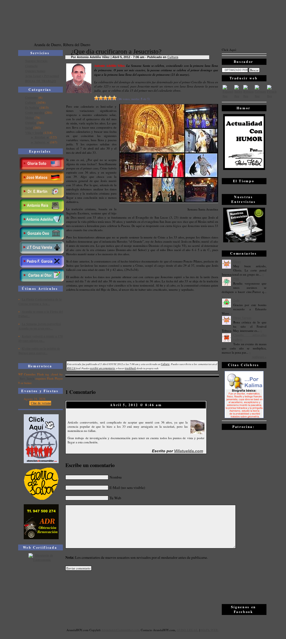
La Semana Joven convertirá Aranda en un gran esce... (39, 326)
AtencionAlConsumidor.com (120, 630)
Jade (236, 300)
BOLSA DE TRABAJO (40, 81)
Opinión (30, 122)
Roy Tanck (27, 378)
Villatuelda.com (188, 451)
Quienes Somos (35, 71)
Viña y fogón (34, 133)
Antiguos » (259, 357)
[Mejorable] (96, 98)
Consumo (31, 97)
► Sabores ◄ (40, 142)
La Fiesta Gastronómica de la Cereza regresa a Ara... (40, 301)
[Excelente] (114, 98)
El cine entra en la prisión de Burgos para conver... (39, 350)
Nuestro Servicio (36, 61)
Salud (29, 128)
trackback (130, 368)
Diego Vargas (242, 318)
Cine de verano (41, 403)
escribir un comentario (102, 368)
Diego (237, 261)
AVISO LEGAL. (188, 630)
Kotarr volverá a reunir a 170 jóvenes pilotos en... (40, 338)
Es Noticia (32, 107)
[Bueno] (105, 98)
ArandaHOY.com (164, 630)
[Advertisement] (244, 516)
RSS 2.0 (71, 368)
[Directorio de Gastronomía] (41, 560)
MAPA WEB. (209, 630)
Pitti (236, 279)
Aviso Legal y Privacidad (42, 76)
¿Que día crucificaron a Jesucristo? (116, 51)
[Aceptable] (101, 98)
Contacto (31, 66)
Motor (29, 117)
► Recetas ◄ (40, 137)
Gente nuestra (34, 112)
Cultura (30, 102)
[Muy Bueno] (110, 98)
